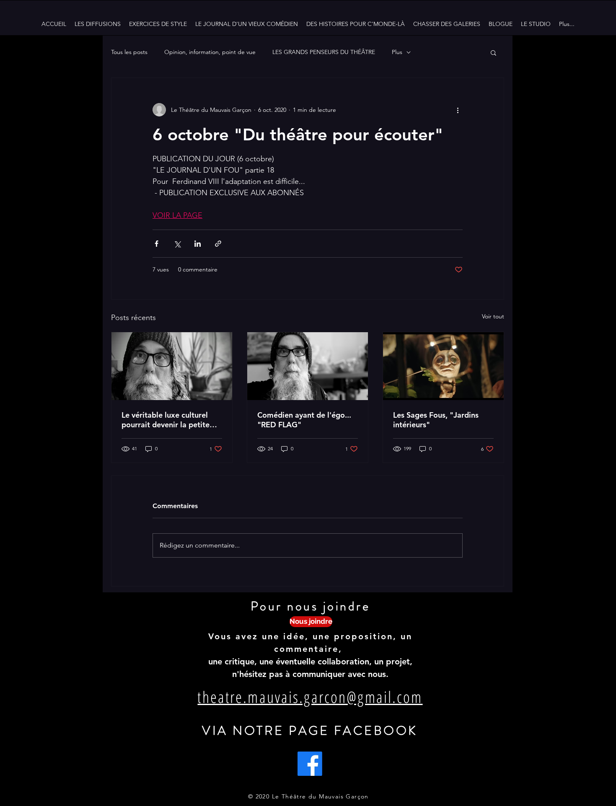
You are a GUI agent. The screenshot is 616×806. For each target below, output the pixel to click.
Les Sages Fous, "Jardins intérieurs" (436, 419)
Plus (397, 52)
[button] (493, 52)
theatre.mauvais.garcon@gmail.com (309, 697)
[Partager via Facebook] (156, 244)
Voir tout (493, 316)
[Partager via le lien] (218, 244)
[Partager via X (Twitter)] (177, 244)
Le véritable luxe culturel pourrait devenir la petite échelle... (166, 419)
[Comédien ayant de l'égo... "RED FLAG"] (307, 366)
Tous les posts (129, 52)
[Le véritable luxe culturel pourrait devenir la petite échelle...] (171, 366)
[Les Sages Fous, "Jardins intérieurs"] (443, 366)
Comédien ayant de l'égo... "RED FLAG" (304, 419)
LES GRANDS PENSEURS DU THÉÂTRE (323, 52)
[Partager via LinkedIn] (198, 244)
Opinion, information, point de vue (210, 52)
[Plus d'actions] (458, 110)
